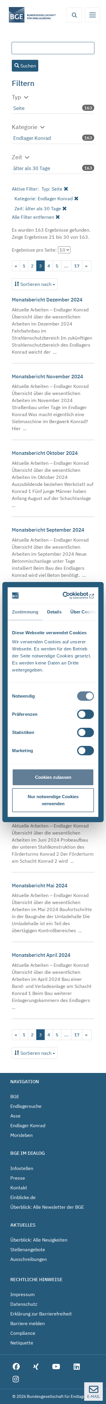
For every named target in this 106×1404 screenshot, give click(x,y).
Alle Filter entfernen (33, 217)
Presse (17, 1178)
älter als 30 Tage (31, 168)
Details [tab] (54, 611)
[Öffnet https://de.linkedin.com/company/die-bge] (77, 1367)
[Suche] (74, 15)
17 (77, 266)
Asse (15, 1116)
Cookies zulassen (53, 777)
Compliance (22, 1333)
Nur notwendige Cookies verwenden (53, 800)
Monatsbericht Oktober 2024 (45, 453)
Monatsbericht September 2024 (48, 530)
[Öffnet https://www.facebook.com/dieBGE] (16, 1367)
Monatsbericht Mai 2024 (39, 885)
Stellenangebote (27, 1249)
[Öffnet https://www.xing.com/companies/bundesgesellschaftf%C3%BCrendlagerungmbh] (35, 1367)
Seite (18, 108)
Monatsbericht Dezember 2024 (47, 299)
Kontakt (18, 1188)
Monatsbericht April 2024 (41, 955)
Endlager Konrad (32, 138)
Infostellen (21, 1168)
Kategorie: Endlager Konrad (43, 198)
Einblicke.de (23, 1197)
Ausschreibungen (28, 1259)
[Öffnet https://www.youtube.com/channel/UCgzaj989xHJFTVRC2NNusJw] (56, 1367)
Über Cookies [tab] (84, 611)
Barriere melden (27, 1323)
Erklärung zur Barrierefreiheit (41, 1314)
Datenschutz (23, 1304)
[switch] (85, 714)
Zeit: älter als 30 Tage (37, 208)
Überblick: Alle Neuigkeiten (38, 1240)
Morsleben (21, 1135)
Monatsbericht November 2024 (47, 376)
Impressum (22, 1294)
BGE (14, 1096)
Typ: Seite (52, 189)
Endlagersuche (26, 1106)
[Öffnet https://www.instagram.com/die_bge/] (16, 1379)
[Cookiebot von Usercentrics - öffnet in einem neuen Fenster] (71, 595)
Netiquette (21, 1343)
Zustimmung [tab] (25, 611)
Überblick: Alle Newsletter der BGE (47, 1207)
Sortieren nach (36, 284)
